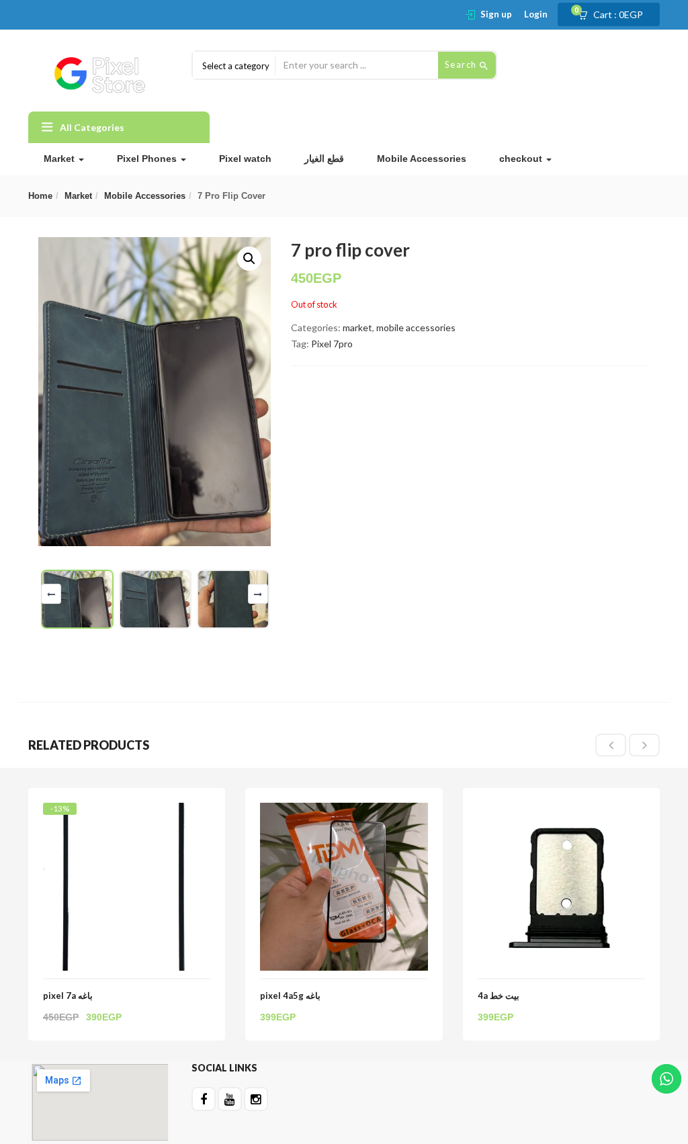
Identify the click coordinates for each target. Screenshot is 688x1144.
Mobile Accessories (421, 158)
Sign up (496, 14)
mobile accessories (144, 196)
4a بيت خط (498, 995)
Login (536, 14)
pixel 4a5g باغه (290, 995)
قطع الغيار (324, 158)
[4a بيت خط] (561, 810)
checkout (522, 158)
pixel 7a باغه (68, 995)
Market (60, 158)
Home (40, 196)
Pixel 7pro (332, 343)
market (78, 196)
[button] (614, 15)
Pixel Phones (148, 158)
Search (462, 64)
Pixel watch (245, 158)
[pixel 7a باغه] (126, 814)
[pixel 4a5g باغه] (343, 810)
